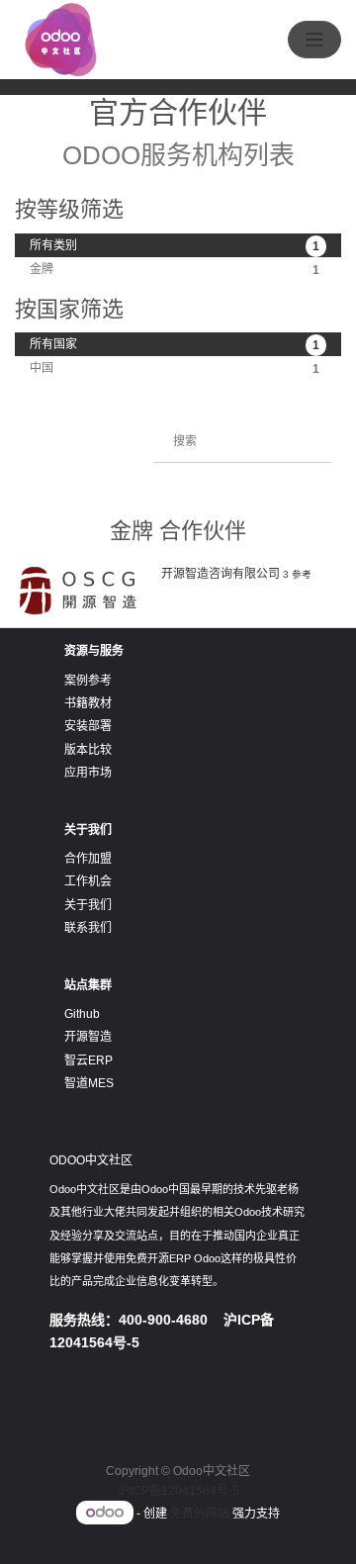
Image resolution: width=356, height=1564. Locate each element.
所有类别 (174, 245)
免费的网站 (199, 1513)
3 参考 (297, 574)
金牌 (174, 269)
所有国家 (174, 344)
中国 (174, 368)
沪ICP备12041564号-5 (178, 1491)
